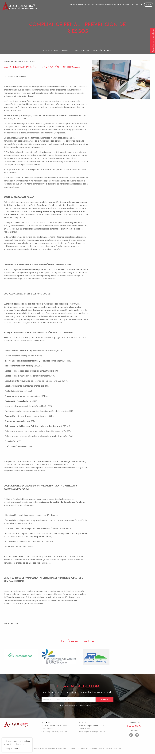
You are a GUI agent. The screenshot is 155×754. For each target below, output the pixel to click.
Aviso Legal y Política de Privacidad (52, 748)
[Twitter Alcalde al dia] (137, 734)
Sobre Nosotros (83, 4)
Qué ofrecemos (97, 4)
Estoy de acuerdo (13, 748)
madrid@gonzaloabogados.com (54, 731)
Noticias (120, 4)
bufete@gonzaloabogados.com (92, 731)
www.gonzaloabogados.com (109, 748)
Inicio (72, 4)
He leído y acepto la (77, 706)
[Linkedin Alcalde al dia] (131, 734)
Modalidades (110, 4)
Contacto (129, 4)
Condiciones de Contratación (78, 748)
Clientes (149, 4)
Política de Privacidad (85, 706)
